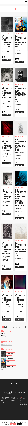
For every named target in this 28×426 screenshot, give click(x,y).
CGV (20, 402)
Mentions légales (23, 404)
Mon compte (22, 399)
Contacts (13, 400)
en (3, 2)
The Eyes (2, 5)
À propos (13, 397)
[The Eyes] (14, 2)
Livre (2, 335)
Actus (2, 402)
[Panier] (23, 2)
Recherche (13, 345)
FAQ (20, 400)
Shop (21, 397)
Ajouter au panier (6, 59)
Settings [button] (20, 424)
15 (16, 327)
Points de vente (14, 399)
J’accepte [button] (13, 424)
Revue (2, 333)
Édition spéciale (4, 337)
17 (21, 327)
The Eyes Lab (3, 399)
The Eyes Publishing (5, 397)
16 (19, 327)
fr (1, 2)
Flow (2, 400)
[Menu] (26, 2)
